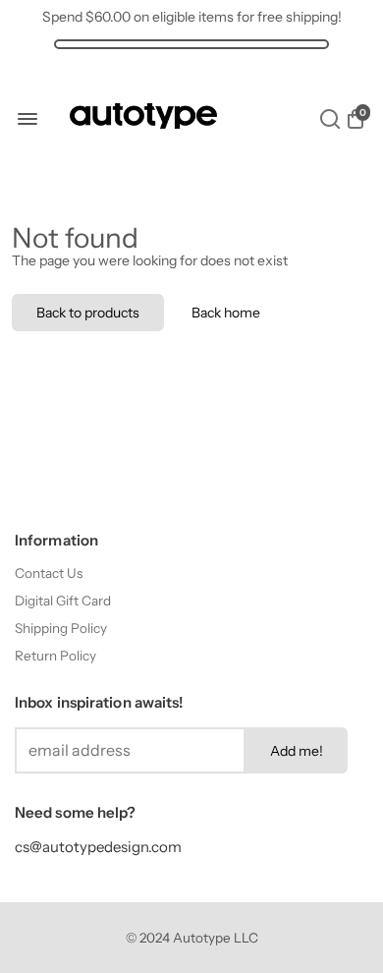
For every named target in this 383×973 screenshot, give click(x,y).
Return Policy (55, 655)
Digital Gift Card (63, 600)
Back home (226, 312)
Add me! (296, 751)
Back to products (87, 312)
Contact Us (48, 573)
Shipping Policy (61, 628)
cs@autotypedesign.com (98, 846)
